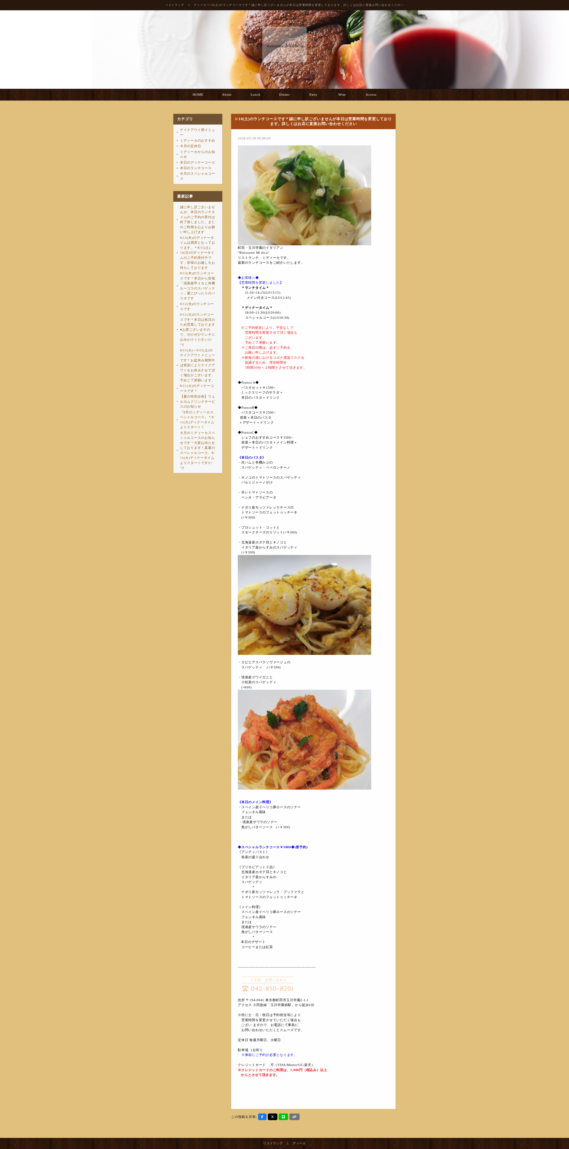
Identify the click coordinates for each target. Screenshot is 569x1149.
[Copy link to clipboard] (294, 1116)
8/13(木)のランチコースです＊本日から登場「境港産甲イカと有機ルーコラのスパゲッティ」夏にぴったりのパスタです (197, 285)
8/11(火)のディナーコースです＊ (197, 388)
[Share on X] (272, 1116)
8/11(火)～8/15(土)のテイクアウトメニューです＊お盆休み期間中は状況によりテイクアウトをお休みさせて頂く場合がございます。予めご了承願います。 (197, 365)
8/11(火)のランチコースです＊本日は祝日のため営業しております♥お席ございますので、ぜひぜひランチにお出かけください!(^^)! (197, 329)
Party (313, 94)
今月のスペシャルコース (197, 176)
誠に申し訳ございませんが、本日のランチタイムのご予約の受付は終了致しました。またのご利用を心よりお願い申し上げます (197, 219)
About (227, 94)
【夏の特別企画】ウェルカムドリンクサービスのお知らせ (197, 401)
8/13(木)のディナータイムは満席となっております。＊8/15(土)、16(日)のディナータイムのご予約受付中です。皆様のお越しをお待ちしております (197, 252)
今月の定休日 (190, 146)
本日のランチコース (196, 168)
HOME (198, 94)
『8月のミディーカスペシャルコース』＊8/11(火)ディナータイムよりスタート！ (197, 419)
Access (371, 94)
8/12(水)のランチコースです (197, 306)
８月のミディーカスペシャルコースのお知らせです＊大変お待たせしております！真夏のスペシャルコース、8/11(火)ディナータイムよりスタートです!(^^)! (197, 450)
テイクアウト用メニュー (197, 132)
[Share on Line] (283, 1116)
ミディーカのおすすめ (197, 140)
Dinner (284, 94)
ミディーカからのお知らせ (197, 154)
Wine (342, 94)
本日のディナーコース (197, 162)
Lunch (255, 94)
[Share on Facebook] (262, 1116)
